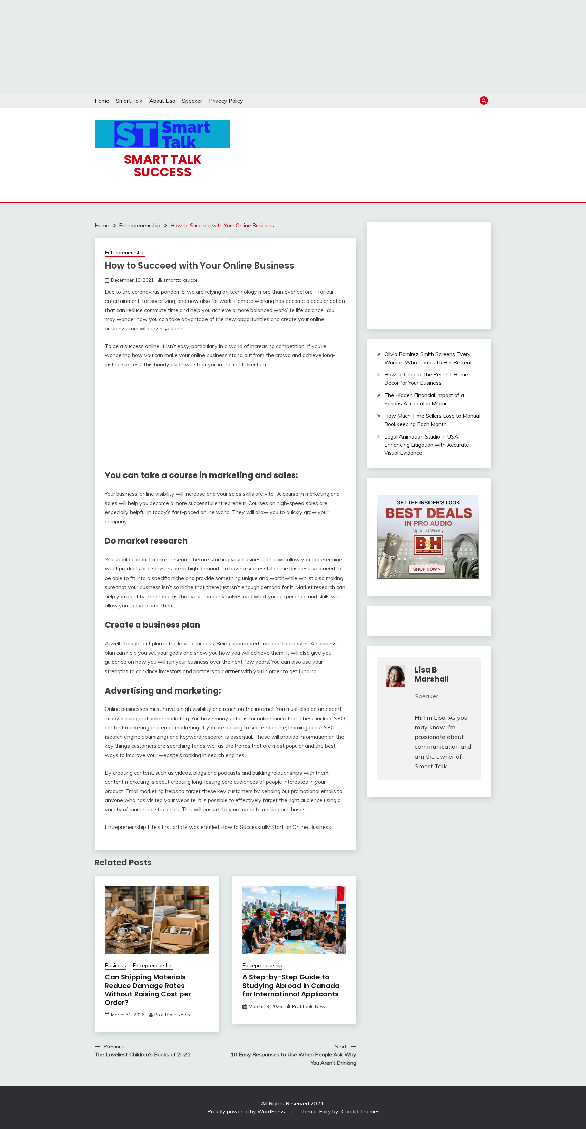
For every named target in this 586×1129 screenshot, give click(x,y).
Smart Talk (129, 100)
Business (115, 965)
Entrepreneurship (125, 252)
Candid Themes (360, 1111)
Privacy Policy (226, 100)
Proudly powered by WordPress (246, 1111)
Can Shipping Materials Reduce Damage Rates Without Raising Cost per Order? (148, 989)
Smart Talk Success (162, 166)
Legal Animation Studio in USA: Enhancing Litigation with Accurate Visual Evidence (426, 444)
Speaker (192, 100)
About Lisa (162, 100)
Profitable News (172, 1015)
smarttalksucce (180, 280)
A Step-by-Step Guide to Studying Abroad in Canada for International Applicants (291, 985)
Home (102, 100)
